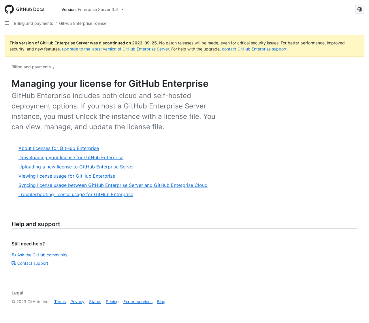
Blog (161, 301)
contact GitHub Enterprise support (254, 48)
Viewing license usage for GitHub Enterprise (66, 176)
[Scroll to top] (356, 310)
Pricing (112, 301)
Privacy (77, 301)
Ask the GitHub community (42, 254)
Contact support (32, 263)
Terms (60, 301)
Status (95, 301)
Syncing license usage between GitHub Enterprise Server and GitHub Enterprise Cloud (113, 185)
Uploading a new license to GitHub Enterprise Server (76, 167)
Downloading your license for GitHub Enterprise (70, 157)
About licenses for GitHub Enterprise (58, 148)
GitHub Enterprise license (82, 23)
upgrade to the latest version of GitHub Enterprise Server (115, 48)
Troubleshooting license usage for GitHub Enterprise (75, 194)
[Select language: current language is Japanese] (359, 9)
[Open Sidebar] (7, 23)
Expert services (138, 301)
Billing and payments (33, 23)
